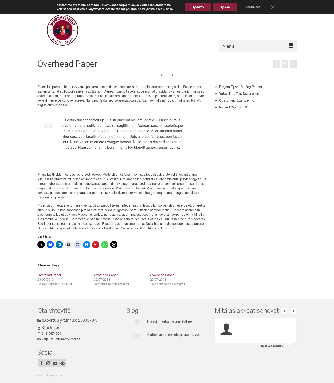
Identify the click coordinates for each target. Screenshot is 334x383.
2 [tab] (167, 75)
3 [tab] (172, 75)
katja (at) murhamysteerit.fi (61, 339)
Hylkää (224, 7)
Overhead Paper (49, 275)
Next (291, 77)
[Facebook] (41, 363)
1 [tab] (161, 75)
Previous (43, 77)
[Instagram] (48, 363)
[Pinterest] (62, 363)
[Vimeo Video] (293, 64)
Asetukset (252, 7)
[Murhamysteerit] (79, 30)
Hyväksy (198, 7)
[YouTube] (55, 363)
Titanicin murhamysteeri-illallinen (170, 321)
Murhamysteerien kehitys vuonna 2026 (174, 334)
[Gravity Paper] (276, 64)
